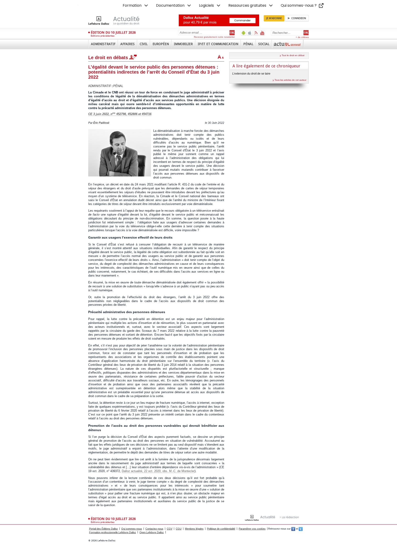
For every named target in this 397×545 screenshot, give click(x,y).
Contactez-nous (154, 528)
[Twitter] (301, 528)
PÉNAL (118, 86)
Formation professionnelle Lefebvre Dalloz (112, 532)
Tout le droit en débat (293, 55)
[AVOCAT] (287, 44)
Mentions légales (194, 528)
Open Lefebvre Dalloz (151, 532)
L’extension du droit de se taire (251, 73)
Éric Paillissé (101, 122)
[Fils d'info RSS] (256, 32)
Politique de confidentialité (221, 528)
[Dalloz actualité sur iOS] (250, 32)
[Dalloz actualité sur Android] (244, 32)
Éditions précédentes (102, 36)
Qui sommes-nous (131, 528)
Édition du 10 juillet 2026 (113, 32)
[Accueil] (118, 20)
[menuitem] (136, 5)
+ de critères (302, 37)
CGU (178, 528)
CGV (169, 528)
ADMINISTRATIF (99, 86)
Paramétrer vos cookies (252, 528)
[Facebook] (293, 528)
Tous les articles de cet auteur (290, 80)
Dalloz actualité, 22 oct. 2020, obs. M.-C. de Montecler (158, 471)
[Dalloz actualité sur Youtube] (262, 32)
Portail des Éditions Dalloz (103, 528)
